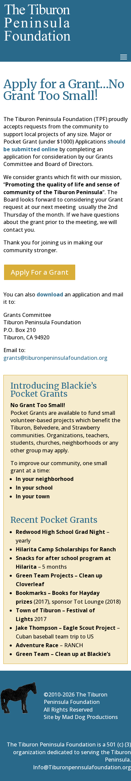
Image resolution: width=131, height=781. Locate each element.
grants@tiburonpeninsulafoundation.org (55, 357)
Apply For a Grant (40, 272)
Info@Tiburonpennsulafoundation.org (82, 767)
